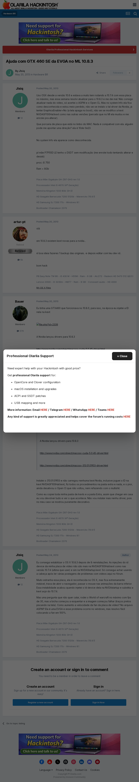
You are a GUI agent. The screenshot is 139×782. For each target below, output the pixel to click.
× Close (122, 356)
